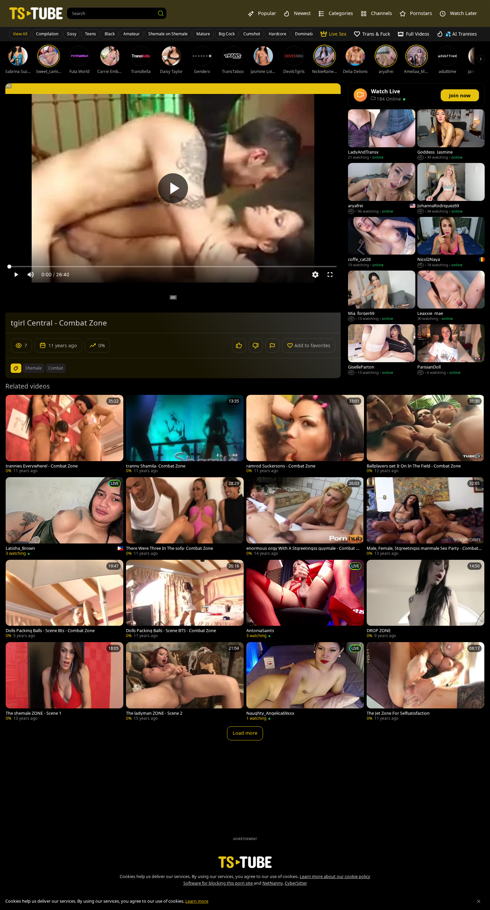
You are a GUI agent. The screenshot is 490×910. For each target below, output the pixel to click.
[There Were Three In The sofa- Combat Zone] (185, 517)
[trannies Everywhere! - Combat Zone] (64, 434)
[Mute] (30, 274)
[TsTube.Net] (36, 13)
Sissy (71, 34)
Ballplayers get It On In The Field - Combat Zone (414, 466)
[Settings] (315, 274)
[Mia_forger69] (381, 296)
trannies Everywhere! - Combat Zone (42, 466)
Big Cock (227, 34)
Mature (203, 34)
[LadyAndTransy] (381, 135)
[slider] (173, 267)
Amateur (131, 34)
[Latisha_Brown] (64, 517)
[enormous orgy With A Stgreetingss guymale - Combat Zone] (305, 517)
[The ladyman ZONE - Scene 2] (185, 682)
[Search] (160, 13)
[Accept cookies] (479, 901)
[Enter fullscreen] (330, 274)
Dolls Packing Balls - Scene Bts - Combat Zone (50, 630)
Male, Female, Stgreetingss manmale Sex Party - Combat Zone (424, 548)
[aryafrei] (381, 189)
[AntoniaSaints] (305, 599)
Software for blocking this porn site (218, 883)
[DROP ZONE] (425, 599)
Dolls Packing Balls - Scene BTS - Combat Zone (171, 630)
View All (20, 34)
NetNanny (272, 883)
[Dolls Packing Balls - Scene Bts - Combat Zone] (64, 599)
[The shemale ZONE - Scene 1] (64, 682)
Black (110, 34)
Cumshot (251, 34)
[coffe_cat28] (381, 243)
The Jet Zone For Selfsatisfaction (398, 713)
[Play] (173, 188)
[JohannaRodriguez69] (451, 189)
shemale (33, 368)
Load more (245, 733)
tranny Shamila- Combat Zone (155, 466)
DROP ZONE (379, 630)
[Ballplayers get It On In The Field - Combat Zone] (425, 434)
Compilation (47, 34)
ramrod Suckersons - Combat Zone (280, 466)
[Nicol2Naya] (451, 243)
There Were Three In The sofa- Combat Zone (169, 548)
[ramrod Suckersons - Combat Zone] (305, 434)
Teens (90, 34)
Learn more (196, 901)
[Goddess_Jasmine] (451, 135)
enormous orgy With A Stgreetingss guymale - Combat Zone (303, 548)
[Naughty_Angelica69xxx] (305, 682)
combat (55, 368)
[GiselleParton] (381, 350)
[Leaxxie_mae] (451, 296)
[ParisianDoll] (451, 350)
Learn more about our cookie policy (335, 876)
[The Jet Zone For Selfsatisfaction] (425, 682)
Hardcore (277, 34)
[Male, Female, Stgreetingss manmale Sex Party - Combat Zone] (425, 517)
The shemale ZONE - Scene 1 (33, 713)
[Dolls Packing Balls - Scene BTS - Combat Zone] (185, 599)
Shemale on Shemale (168, 34)
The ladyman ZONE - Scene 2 (154, 713)
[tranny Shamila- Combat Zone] (185, 434)
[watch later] (13, 403)
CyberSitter (296, 883)
